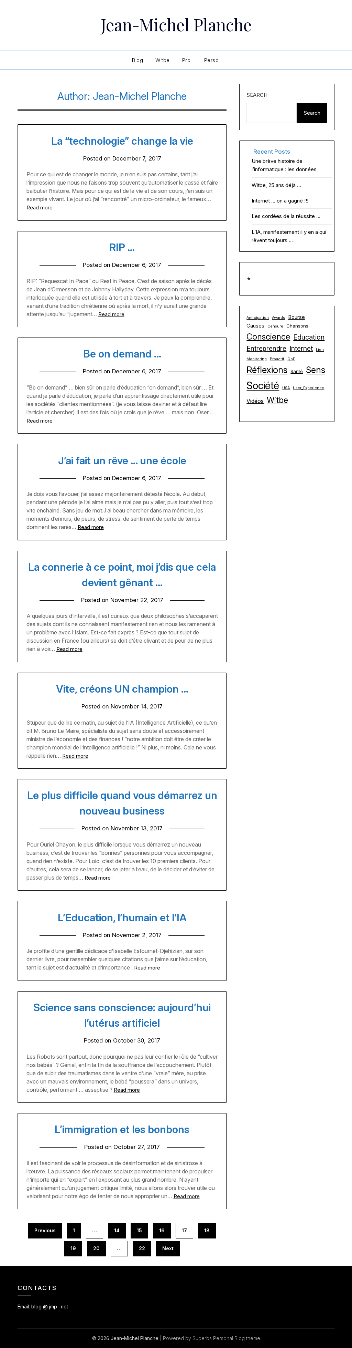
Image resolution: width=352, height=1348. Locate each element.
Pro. (187, 60)
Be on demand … (122, 354)
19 (73, 1248)
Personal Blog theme (236, 1338)
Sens (315, 369)
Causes (255, 326)
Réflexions (266, 369)
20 (96, 1248)
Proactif (277, 359)
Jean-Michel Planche (176, 24)
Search (256, 95)
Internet (301, 348)
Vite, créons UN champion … (122, 689)
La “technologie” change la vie (122, 141)
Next (168, 1248)
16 (162, 1230)
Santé (296, 371)
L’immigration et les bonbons (122, 1129)
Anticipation (257, 317)
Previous (45, 1230)
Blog (137, 60)
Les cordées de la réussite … (286, 216)
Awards (278, 317)
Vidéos (255, 400)
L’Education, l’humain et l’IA (122, 917)
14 (117, 1230)
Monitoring (256, 359)
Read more (39, 207)
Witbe (162, 60)
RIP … (122, 247)
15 (139, 1230)
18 (207, 1230)
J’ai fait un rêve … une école (122, 460)
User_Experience (308, 388)
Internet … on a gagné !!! (280, 200)
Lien (320, 350)
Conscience (268, 337)
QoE (291, 359)
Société (262, 386)
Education (308, 337)
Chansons (297, 326)
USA (286, 388)
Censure (275, 326)
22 (142, 1248)
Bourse (296, 317)
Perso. (212, 60)
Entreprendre (266, 348)
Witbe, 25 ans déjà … (276, 185)
